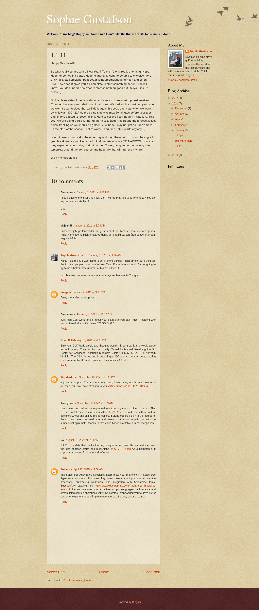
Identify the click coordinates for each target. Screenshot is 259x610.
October (180, 113)
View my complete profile (182, 79)
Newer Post (56, 572)
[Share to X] (116, 167)
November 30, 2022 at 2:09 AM (95, 403)
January (180, 130)
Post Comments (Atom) (77, 580)
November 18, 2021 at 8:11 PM (97, 377)
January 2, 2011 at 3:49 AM (105, 255)
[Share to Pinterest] (124, 167)
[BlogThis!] (112, 167)
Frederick (66, 469)
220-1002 (130, 386)
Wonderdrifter (69, 377)
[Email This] (109, 167)
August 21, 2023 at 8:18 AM (82, 439)
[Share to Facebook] (120, 167)
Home (104, 572)
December (181, 108)
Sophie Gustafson (89, 19)
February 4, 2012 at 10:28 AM (94, 314)
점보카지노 (115, 412)
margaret (66, 292)
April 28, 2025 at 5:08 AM (88, 469)
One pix (179, 135)
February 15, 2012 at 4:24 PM (88, 340)
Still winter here (183, 140)
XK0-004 (143, 386)
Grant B (65, 340)
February (180, 124)
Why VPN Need (121, 448)
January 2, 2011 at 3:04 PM (89, 292)
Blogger (136, 602)
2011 (175, 103)
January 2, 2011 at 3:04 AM (89, 225)
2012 (175, 97)
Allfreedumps (116, 386)
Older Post (151, 572)
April (178, 119)
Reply (64, 213)
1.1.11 (178, 146)
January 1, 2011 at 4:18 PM (93, 192)
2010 (175, 155)
